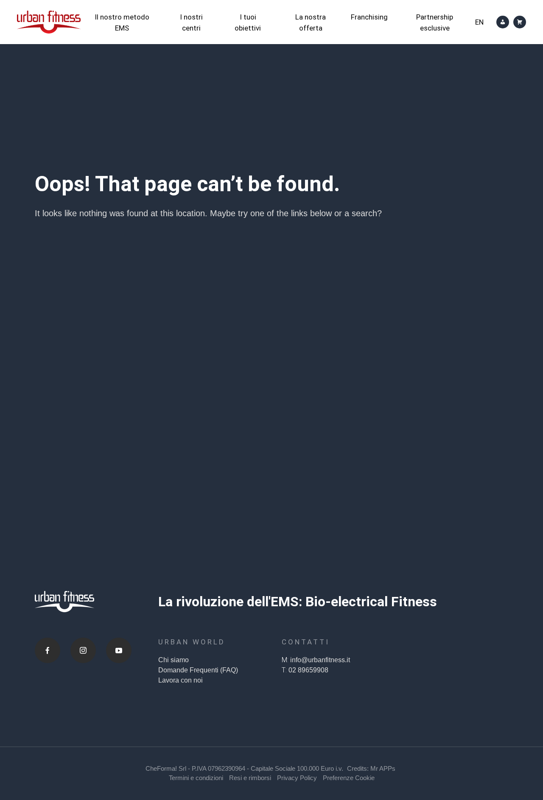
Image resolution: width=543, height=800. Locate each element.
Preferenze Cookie (349, 777)
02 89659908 (308, 670)
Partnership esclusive (434, 22)
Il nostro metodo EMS (122, 22)
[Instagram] (83, 650)
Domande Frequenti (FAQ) (198, 670)
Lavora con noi (180, 680)
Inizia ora (267, 508)
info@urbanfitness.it (320, 659)
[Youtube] (119, 650)
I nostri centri (191, 22)
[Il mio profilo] (502, 22)
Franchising (369, 17)
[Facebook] (47, 650)
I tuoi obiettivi (248, 22)
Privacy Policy (297, 777)
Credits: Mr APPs (371, 768)
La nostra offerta (310, 22)
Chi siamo (173, 659)
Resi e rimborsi (250, 777)
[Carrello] (519, 22)
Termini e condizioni (196, 777)
